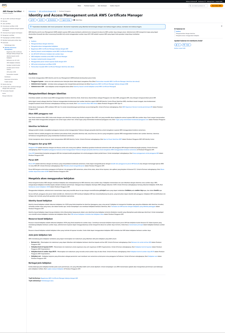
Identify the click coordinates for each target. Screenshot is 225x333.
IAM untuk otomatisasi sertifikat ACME (43, 64)
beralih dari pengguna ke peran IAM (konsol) (125, 164)
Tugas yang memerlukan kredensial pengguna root (131, 119)
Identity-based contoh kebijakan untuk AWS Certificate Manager (52, 51)
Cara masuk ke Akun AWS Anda (87, 103)
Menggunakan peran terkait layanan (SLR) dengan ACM (49, 61)
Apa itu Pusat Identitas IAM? (113, 139)
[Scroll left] (76, 5)
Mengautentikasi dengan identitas (42, 44)
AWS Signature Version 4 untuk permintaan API (137, 107)
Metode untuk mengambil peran (74, 166)
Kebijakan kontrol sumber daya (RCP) (142, 251)
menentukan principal (136, 225)
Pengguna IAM (33, 147)
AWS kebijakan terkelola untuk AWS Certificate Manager (49, 56)
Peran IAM (32, 164)
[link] (65, 11)
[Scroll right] (121, 5)
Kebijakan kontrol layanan (143, 247)
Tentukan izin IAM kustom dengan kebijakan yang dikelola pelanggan (133, 206)
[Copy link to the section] (27, 74)
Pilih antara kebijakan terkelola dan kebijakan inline (87, 214)
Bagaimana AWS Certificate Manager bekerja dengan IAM (49, 49)
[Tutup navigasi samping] (23, 11)
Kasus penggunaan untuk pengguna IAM (146, 153)
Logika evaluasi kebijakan (55, 269)
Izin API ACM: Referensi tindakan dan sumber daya (47, 54)
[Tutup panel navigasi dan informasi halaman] (221, 26)
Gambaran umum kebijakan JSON (39, 187)
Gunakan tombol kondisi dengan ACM (43, 59)
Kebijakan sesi (152, 256)
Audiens (33, 41)
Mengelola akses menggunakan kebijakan (44, 46)
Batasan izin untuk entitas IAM (141, 242)
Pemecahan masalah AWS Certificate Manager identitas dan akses (52, 67)
